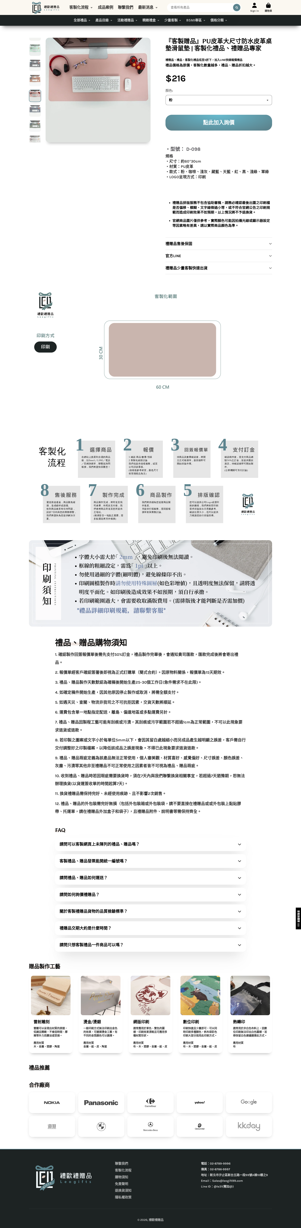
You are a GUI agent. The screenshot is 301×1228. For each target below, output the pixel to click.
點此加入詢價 (218, 122)
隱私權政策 (123, 1197)
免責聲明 (121, 1184)
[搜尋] (236, 7)
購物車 (268, 7)
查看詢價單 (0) (298, 918)
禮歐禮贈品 (156, 1220)
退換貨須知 (123, 1191)
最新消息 (145, 7)
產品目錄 (102, 20)
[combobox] (204, 7)
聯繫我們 (125, 7)
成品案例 (105, 7)
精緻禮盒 (149, 20)
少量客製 (171, 20)
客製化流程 (78, 7)
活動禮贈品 (125, 20)
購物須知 (121, 1177)
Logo (46, 7)
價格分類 (217, 20)
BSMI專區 (194, 20)
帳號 (254, 7)
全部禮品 (80, 20)
